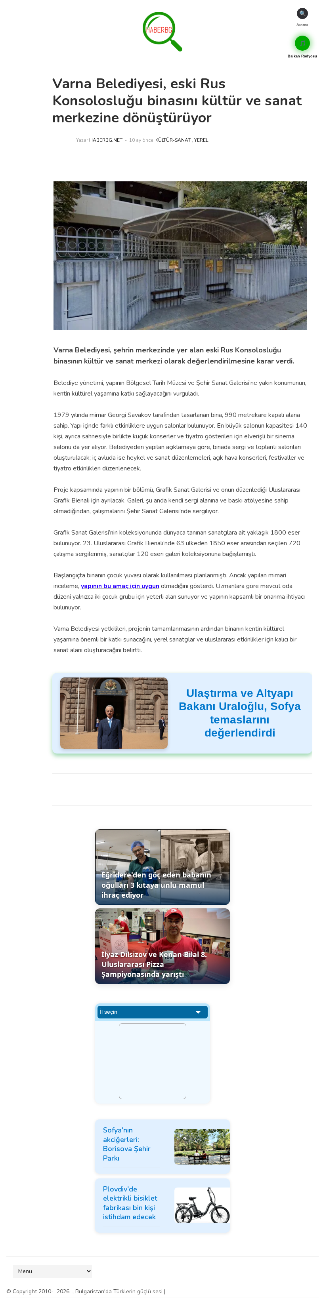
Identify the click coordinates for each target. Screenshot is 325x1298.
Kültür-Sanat (173, 140)
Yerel (201, 140)
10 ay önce (141, 140)
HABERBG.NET (105, 140)
